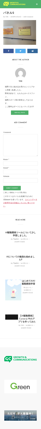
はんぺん (28, 287)
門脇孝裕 (16, 239)
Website (6, 176)
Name (6, 159)
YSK (6, 17)
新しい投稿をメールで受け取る (16, 192)
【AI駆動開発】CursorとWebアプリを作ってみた (27, 319)
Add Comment (28, 17)
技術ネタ (28, 290)
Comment (7, 132)
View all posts (19, 112)
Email (6, 168)
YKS (22, 325)
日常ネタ (25, 239)
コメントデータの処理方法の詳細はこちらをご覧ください (20, 203)
